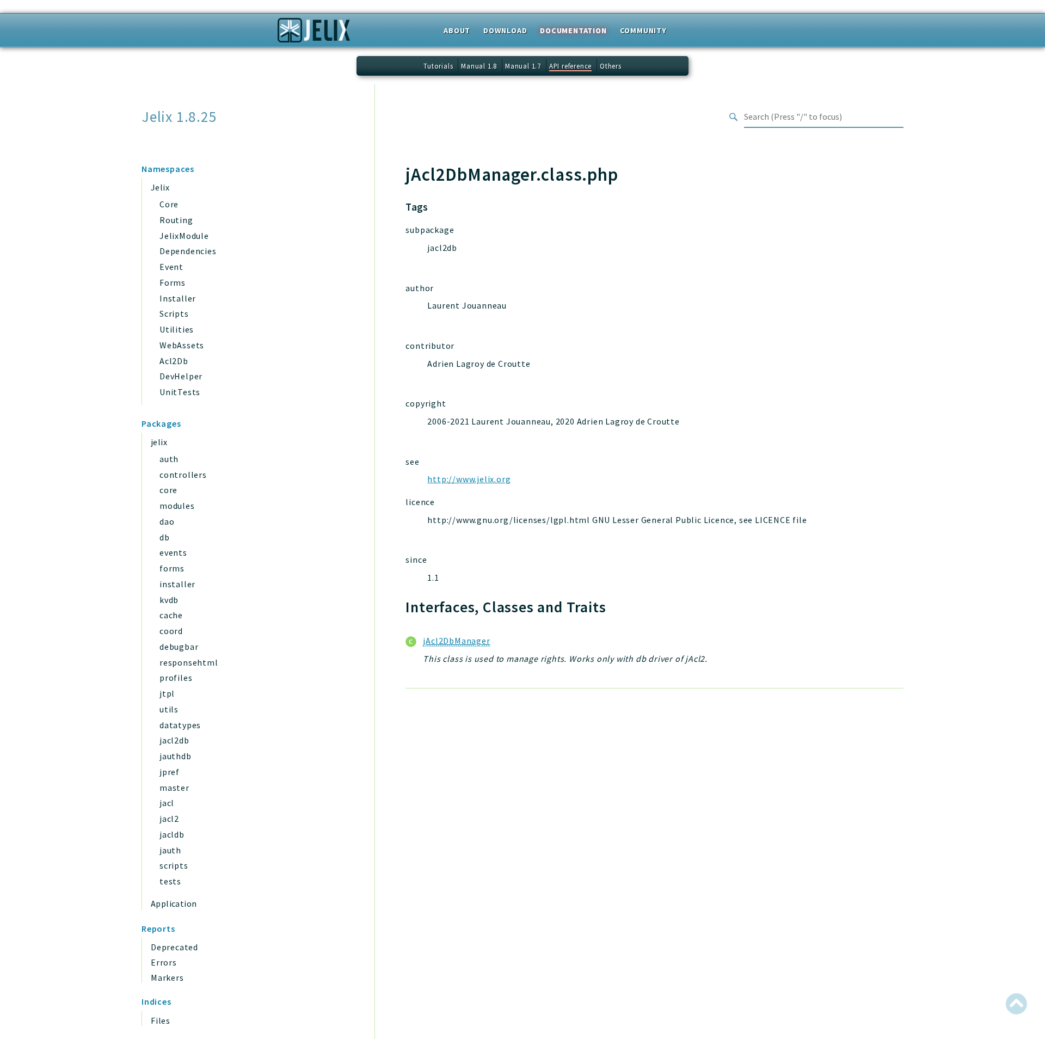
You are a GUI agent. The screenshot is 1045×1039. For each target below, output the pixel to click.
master (174, 787)
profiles (175, 677)
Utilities (176, 329)
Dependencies (188, 250)
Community (643, 30)
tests (170, 881)
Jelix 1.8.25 (179, 116)
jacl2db (174, 740)
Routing (176, 219)
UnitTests (179, 391)
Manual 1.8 (479, 66)
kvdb (169, 599)
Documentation (573, 30)
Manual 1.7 (523, 66)
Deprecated (174, 947)
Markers (167, 977)
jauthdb (175, 756)
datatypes (180, 725)
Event (171, 266)
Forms (172, 282)
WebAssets (181, 345)
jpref (169, 771)
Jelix (160, 187)
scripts (173, 865)
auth (169, 458)
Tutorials (438, 66)
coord (171, 630)
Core (169, 204)
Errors (164, 962)
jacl (166, 802)
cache (171, 615)
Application (173, 903)
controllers (183, 474)
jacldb (172, 834)
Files (160, 1020)
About (457, 30)
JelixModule (184, 235)
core (168, 489)
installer (177, 584)
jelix (159, 441)
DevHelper (180, 376)
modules (177, 505)
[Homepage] (314, 33)
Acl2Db (173, 360)
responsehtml (188, 662)
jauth (170, 850)
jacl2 (169, 818)
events (173, 552)
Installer (177, 298)
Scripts (174, 313)
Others (611, 66)
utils (169, 709)
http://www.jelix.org (469, 479)
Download (505, 30)
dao (166, 521)
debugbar (178, 646)
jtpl (167, 693)
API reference (570, 66)
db (164, 537)
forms (172, 568)
